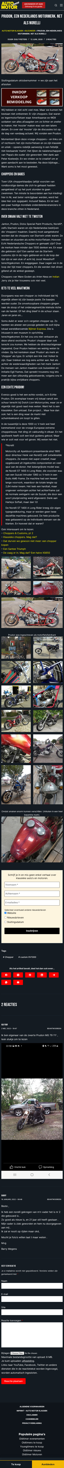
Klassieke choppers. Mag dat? (20, 537)
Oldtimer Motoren (32, 1454)
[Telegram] (54, 975)
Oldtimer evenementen (32, 1438)
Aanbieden (48, 1464)
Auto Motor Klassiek (12, 31)
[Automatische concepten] (32, 97)
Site (3, 1307)
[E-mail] (18, 982)
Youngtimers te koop (32, 1446)
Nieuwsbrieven (15, 917)
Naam (4, 1281)
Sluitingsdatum (15, 921)
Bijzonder (30, 31)
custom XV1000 (27, 957)
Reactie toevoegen (12, 1320)
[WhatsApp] (6, 982)
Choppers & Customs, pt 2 (18, 533)
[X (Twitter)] (18, 975)
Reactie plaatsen (13, 1381)
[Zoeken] (56, 5)
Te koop (16, 1464)
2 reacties (51, 39)
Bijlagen (5, 1353)
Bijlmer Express (37, 328)
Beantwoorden (54, 1028)
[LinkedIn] (42, 975)
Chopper (8, 957)
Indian (56, 276)
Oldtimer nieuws (32, 1450)
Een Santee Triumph (14, 548)
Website (11, 912)
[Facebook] (6, 975)
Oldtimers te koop (32, 1442)
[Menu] (61, 5)
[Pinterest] (30, 975)
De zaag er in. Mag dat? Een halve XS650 (26, 552)
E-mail (4, 1294)
